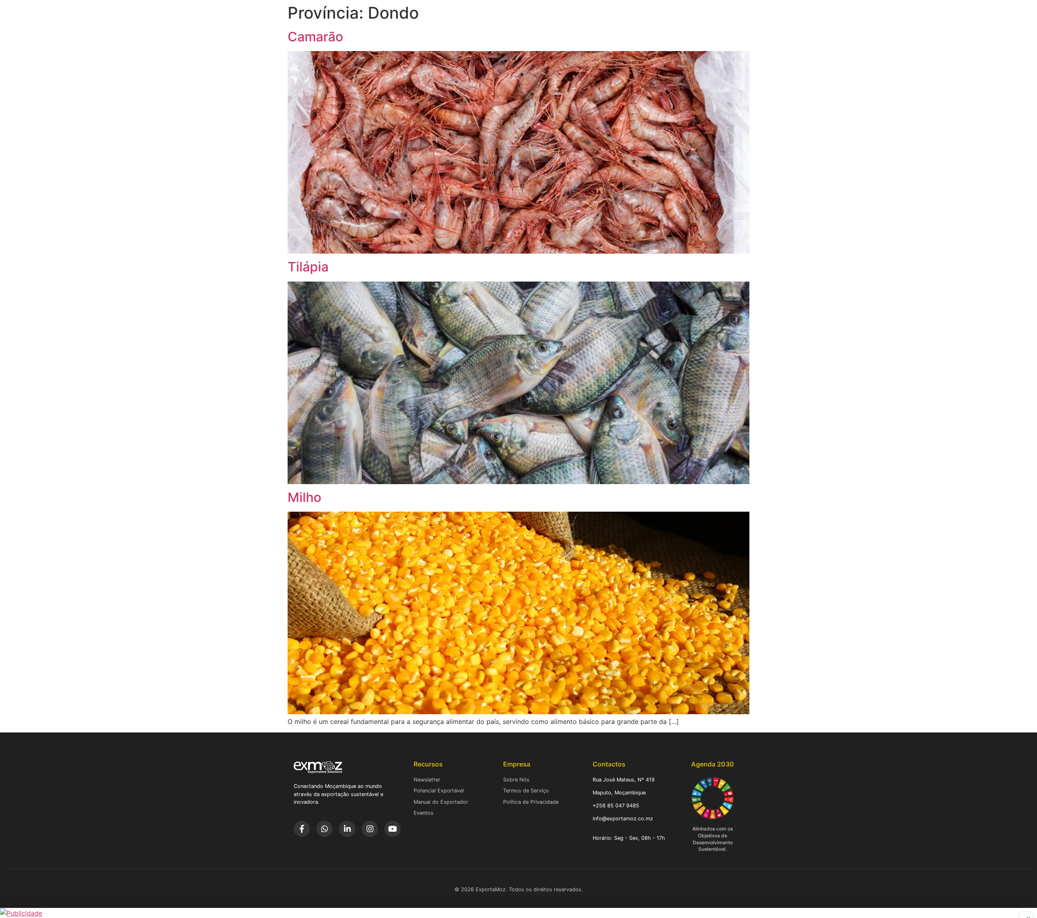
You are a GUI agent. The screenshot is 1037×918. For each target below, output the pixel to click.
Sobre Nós (516, 780)
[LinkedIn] (347, 829)
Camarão (315, 37)
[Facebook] (302, 829)
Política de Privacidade (531, 802)
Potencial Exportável (439, 791)
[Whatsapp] (324, 829)
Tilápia (308, 267)
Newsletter (427, 780)
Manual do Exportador (441, 802)
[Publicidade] (518, 913)
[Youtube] (392, 829)
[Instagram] (370, 829)
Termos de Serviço (526, 791)
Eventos (423, 813)
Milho (304, 497)
